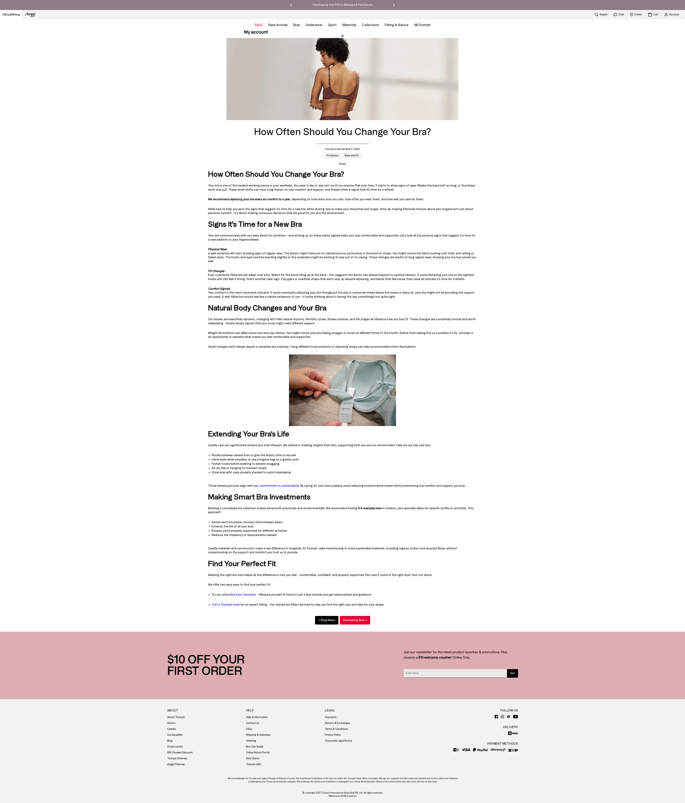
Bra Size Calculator (243, 594)
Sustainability (175, 735)
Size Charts (252, 758)
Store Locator (175, 746)
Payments (330, 717)
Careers (171, 729)
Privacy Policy (333, 735)
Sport (332, 25)
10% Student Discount (179, 752)
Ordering (251, 740)
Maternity (349, 25)
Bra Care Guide (254, 746)
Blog (169, 740)
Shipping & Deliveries (258, 735)
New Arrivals (278, 25)
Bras (296, 25)
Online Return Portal (257, 752)
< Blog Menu (326, 620)
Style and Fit (351, 155)
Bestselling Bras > (355, 620)
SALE (259, 25)
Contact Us (252, 723)
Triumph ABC (253, 764)
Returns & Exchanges (337, 723)
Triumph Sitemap (177, 758)
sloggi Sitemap (176, 764)
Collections (370, 25)
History (171, 723)
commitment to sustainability (279, 485)
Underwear (314, 25)
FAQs (249, 729)
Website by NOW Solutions (343, 796)
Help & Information (257, 717)
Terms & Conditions (336, 729)
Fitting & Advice (397, 25)
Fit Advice (332, 155)
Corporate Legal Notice (338, 740)
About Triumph (176, 717)
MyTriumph (422, 25)
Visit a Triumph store (226, 604)
